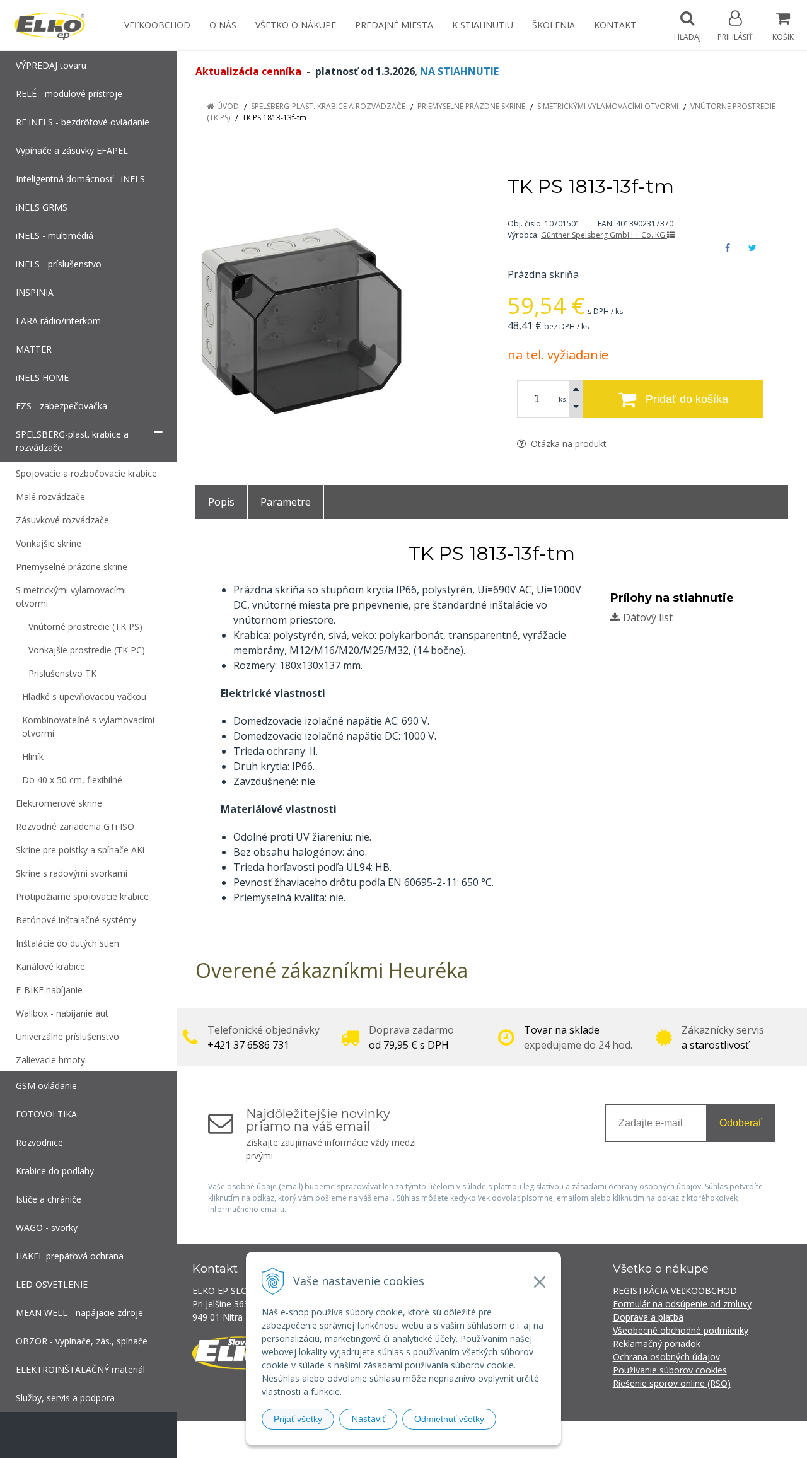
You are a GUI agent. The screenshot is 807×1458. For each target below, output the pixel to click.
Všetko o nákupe (295, 25)
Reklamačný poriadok (656, 1344)
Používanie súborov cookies (670, 1370)
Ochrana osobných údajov (666, 1357)
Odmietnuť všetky (449, 1419)
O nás (222, 25)
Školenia (553, 25)
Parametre (285, 502)
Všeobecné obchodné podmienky (680, 1330)
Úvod (228, 106)
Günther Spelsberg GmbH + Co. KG (604, 235)
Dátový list (648, 617)
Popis (221, 502)
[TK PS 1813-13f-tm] (335, 302)
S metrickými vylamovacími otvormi (607, 106)
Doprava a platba (648, 1317)
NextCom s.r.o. (629, 1439)
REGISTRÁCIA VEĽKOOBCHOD (675, 1291)
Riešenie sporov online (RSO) (672, 1383)
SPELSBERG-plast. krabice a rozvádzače (328, 106)
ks (562, 399)
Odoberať (740, 1122)
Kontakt (615, 25)
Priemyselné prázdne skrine (471, 106)
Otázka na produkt (567, 444)
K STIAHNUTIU (482, 25)
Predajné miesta (394, 25)
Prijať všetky (298, 1419)
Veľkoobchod (157, 25)
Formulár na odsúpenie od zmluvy (682, 1304)
